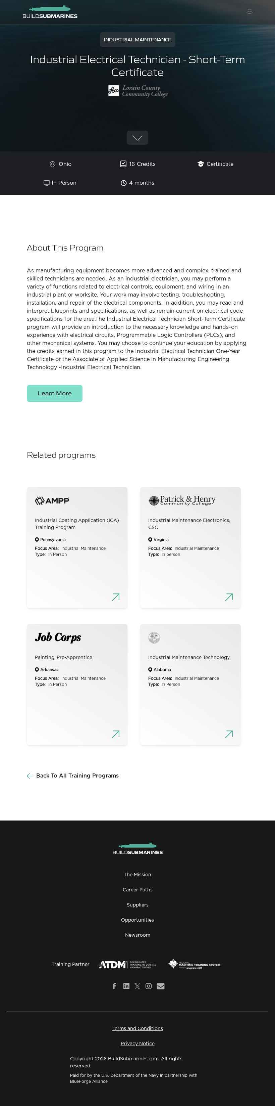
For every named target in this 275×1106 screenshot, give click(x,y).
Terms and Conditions (137, 1028)
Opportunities (137, 920)
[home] (49, 12)
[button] (249, 12)
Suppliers (138, 905)
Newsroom (137, 935)
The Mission (137, 875)
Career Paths (138, 890)
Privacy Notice (138, 1044)
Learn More (55, 393)
